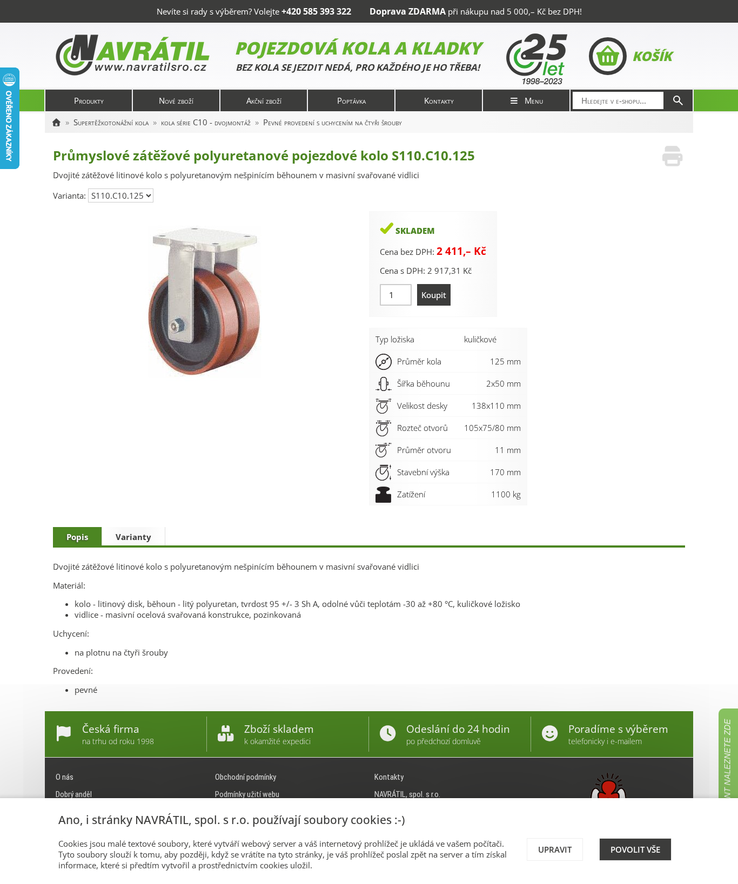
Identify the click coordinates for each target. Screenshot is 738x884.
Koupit (433, 294)
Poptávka (351, 100)
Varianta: (70, 195)
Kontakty (439, 100)
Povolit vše (635, 849)
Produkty (89, 100)
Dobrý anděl (74, 794)
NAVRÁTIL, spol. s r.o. (407, 794)
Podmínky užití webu (247, 794)
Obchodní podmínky (245, 777)
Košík (652, 56)
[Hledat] (678, 100)
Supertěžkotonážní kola (111, 122)
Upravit (555, 849)
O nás (64, 777)
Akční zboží (263, 100)
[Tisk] (672, 156)
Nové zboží (176, 100)
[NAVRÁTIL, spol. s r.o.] (56, 122)
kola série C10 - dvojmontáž (206, 122)
